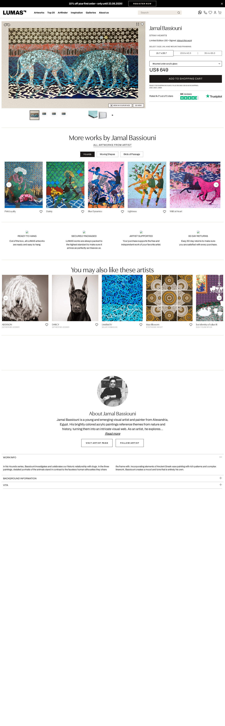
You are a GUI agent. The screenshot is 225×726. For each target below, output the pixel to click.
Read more (112, 433)
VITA (5, 485)
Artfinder (63, 12)
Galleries (91, 12)
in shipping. (191, 85)
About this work (184, 40)
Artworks (39, 12)
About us (104, 12)
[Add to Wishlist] (142, 24)
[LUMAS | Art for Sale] (14, 12)
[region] (112, 188)
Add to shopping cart (186, 78)
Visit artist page (97, 443)
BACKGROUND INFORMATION (19, 478)
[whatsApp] (200, 13)
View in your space (121, 105)
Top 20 (51, 12)
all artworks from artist (112, 145)
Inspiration (77, 12)
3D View (138, 105)
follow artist (129, 443)
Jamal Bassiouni (165, 27)
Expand (137, 24)
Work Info (9, 457)
